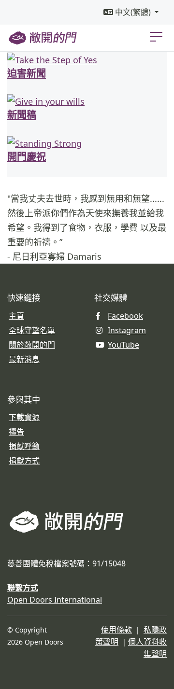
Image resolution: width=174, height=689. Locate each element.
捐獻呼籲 (24, 446)
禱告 (16, 431)
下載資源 (24, 417)
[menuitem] (131, 12)
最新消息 (24, 359)
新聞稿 (21, 114)
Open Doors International (54, 599)
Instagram (127, 330)
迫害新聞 (26, 73)
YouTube (123, 344)
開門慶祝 (26, 156)
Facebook (125, 315)
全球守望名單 (32, 330)
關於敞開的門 (32, 344)
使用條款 (116, 629)
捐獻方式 (24, 460)
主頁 (16, 315)
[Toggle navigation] (156, 36)
